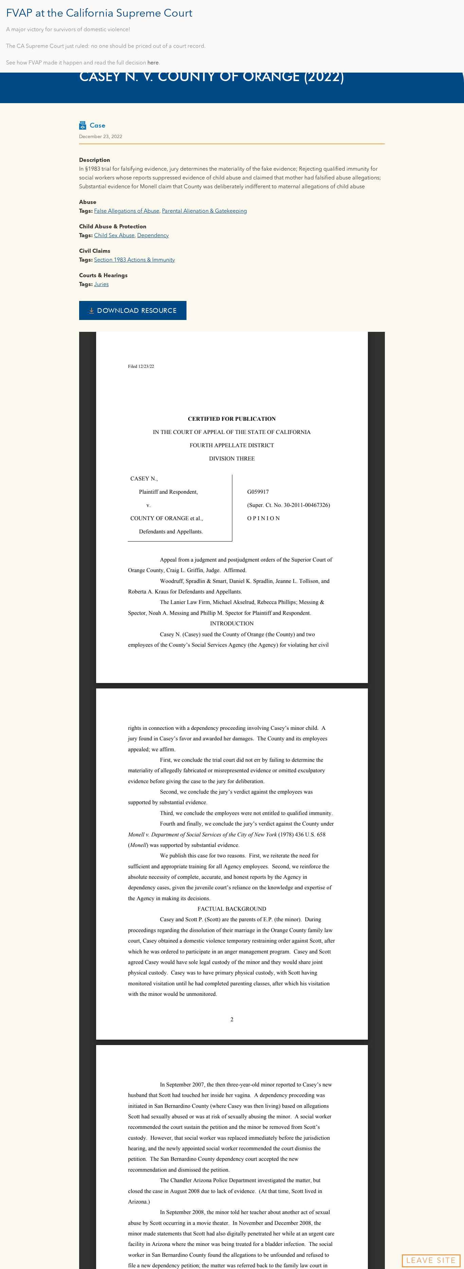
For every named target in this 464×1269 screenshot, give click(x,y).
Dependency (153, 236)
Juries (101, 284)
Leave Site (431, 1261)
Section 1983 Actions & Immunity (134, 260)
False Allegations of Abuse (126, 211)
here (153, 63)
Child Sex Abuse (114, 236)
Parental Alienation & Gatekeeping (204, 211)
